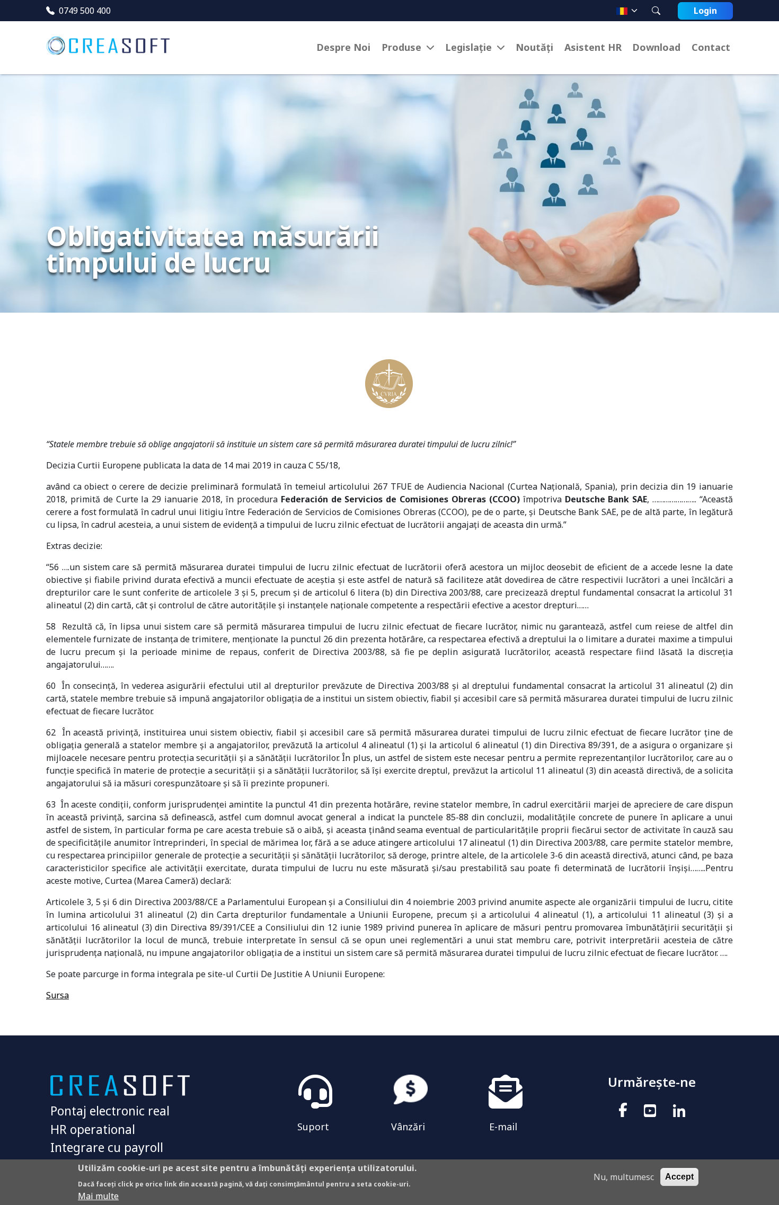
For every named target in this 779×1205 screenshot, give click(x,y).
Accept (679, 1176)
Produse (401, 47)
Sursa (57, 995)
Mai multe (98, 1195)
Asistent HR (593, 47)
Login (705, 10)
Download (656, 47)
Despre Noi (343, 47)
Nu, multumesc (624, 1177)
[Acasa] (112, 47)
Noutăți (534, 47)
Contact (711, 47)
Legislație (468, 47)
